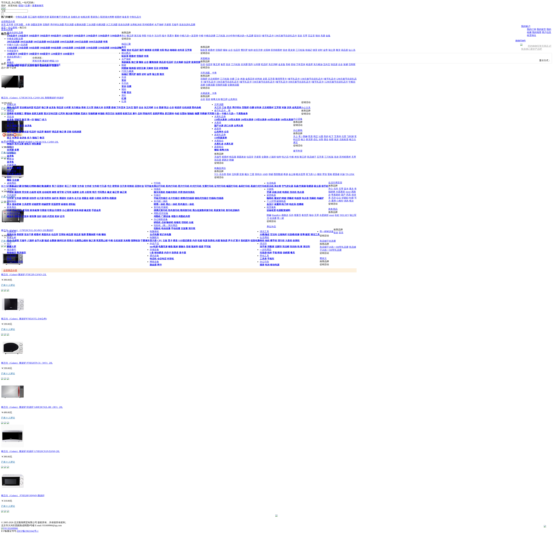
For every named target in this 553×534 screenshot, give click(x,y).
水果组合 (219, 141)
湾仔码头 (236, 107)
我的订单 (531, 29)
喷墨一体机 (159, 204)
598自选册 (45, 48)
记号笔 (68, 192)
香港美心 (95, 17)
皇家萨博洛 (158, 113)
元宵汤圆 (219, 104)
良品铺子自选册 (328, 241)
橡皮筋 (87, 210)
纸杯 (269, 252)
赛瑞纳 (27, 113)
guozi (348, 191)
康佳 (326, 139)
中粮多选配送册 (15, 38)
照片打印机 (184, 186)
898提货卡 (45, 54)
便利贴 (72, 204)
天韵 (333, 198)
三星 (252, 174)
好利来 (258, 107)
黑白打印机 (159, 186)
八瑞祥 (30, 240)
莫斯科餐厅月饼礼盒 (60, 17)
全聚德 (53, 240)
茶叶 (124, 95)
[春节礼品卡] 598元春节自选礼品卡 (257, 82)
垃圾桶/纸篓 (293, 234)
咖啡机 (270, 198)
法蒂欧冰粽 (136, 24)
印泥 (9, 210)
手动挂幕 (175, 228)
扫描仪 (157, 195)
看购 (177, 35)
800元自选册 (53, 41)
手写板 (207, 246)
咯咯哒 (173, 50)
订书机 (25, 186)
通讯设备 (154, 255)
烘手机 (324, 186)
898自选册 (56, 48)
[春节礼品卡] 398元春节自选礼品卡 (279, 35)
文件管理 (11, 195)
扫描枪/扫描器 (216, 198)
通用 (333, 201)
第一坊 (30, 119)
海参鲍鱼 (126, 62)
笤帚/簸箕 (305, 234)
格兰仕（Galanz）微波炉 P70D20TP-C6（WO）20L (27, 363)
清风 (346, 201)
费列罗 (132, 74)
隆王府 (130, 35)
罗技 (324, 174)
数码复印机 (186, 210)
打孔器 (103, 186)
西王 (9, 137)
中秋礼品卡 (135, 17)
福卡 (37, 65)
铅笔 (39, 192)
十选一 (217, 113)
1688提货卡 (68, 54)
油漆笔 (75, 192)
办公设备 (297, 119)
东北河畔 (148, 107)
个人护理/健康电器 (276, 201)
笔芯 (94, 192)
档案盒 (85, 198)
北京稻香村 (268, 107)
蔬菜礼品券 (220, 134)
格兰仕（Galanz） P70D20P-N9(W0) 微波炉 (22, 495)
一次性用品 (265, 249)
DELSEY (344, 215)
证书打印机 (220, 186)
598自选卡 (45, 35)
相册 (91, 198)
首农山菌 (16, 131)
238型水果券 (234, 119)
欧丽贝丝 (127, 113)
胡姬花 (17, 119)
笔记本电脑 (165, 234)
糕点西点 (126, 53)
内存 (194, 240)
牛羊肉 (125, 83)
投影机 (157, 228)
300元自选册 (26, 41)
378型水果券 (260, 119)
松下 (331, 136)
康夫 (351, 188)
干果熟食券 (242, 113)
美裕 (83, 107)
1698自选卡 (79, 35)
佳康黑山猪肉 (81, 240)
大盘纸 (288, 240)
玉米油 (10, 134)
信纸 (44, 216)
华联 (16, 65)
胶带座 (115, 186)
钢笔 (54, 192)
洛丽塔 (118, 113)
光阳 (162, 50)
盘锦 (113, 107)
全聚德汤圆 (233, 85)
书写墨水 (102, 192)
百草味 (62, 234)
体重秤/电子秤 (281, 204)
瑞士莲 (155, 74)
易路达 (225, 160)
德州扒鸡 (61, 240)
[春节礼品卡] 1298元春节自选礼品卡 (329, 82)
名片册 (40, 198)
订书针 (32, 186)
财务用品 (11, 207)
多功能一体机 (161, 201)
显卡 (170, 240)
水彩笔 (88, 192)
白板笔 (32, 192)
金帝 (149, 74)
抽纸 (267, 240)
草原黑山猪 (102, 240)
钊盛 (351, 198)
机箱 (200, 240)
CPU (159, 240)
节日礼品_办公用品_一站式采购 (17, 2)
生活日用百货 (335, 182)
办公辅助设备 (161, 219)
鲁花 (24, 119)
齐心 (124, 35)
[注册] (27, 5)
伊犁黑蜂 (163, 68)
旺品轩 (135, 50)
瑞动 (317, 35)
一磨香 (17, 168)
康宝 (295, 142)
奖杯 (57, 216)
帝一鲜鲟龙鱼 (327, 231)
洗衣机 (293, 192)
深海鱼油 (11, 153)
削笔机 (130, 186)
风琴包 (105, 198)
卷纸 (262, 240)
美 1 (300, 136)
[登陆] (21, 5)
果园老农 (46, 234)
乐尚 (336, 188)
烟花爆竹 (11, 249)
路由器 (153, 264)
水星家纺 (340, 191)
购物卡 (10, 62)
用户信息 (546, 32)
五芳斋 (188, 50)
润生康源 (36, 144)
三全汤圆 (91, 24)
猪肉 (124, 89)
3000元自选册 (96, 41)
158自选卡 (12, 35)
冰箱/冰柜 (277, 192)
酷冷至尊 (300, 174)
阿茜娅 (125, 68)
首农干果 (28, 234)
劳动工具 (264, 255)
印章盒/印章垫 (54, 210)
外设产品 (154, 243)
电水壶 (305, 198)
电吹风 (292, 204)
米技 (296, 157)
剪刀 (54, 186)
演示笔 (191, 228)
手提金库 (96, 210)
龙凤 (289, 107)
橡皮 (109, 192)
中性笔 (10, 192)
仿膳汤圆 (210, 85)
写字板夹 (149, 186)
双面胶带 (55, 204)
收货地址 (531, 35)
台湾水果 (238, 125)
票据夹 (62, 198)
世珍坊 (257, 35)
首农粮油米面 (26, 107)
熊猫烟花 (11, 252)
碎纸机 (157, 222)
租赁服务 (271, 207)
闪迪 (342, 174)
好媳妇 (345, 198)
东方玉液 (19, 144)
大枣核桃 (11, 255)
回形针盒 (139, 186)
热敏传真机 (171, 192)
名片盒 (77, 198)
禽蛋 (124, 47)
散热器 (224, 240)
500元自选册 (39, 41)
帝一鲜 (280, 218)
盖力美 (10, 174)
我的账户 (525, 26)
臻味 (124, 50)
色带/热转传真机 (186, 192)
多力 (44, 119)
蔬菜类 (217, 128)
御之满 (134, 62)
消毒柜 (290, 198)
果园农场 (11, 234)
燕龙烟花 (21, 252)
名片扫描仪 (174, 198)
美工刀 (68, 186)
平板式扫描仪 (161, 198)
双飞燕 (309, 174)
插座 (262, 264)
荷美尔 (70, 240)
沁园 (321, 136)
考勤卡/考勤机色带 (180, 216)
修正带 (115, 192)
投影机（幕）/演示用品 (165, 225)
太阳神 (266, 50)
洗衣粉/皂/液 (296, 246)
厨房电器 (271, 195)
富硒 (161, 107)
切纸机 (184, 222)
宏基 (241, 174)
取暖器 (309, 186)
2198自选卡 (91, 35)
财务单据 (79, 210)
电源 (205, 240)
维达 (351, 201)
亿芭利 (61, 113)
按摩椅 (300, 204)
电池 (267, 264)
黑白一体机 (171, 204)
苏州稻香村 (276, 50)
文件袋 (17, 198)
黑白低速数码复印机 (202, 210)
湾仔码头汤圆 (57, 24)
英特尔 (258, 174)
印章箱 (43, 210)
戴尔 (247, 174)
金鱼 (328, 35)
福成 (46, 240)
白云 (338, 198)
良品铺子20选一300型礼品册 (334, 247)
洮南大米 (98, 107)
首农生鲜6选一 (14, 57)
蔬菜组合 (219, 147)
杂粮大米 (11, 104)
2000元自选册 (81, 41)
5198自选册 (103, 48)
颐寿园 (132, 68)
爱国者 (336, 174)
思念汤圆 (69, 24)
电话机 (153, 258)
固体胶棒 (16, 204)
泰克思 (305, 215)
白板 (191, 222)
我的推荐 (536, 32)
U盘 (152, 252)
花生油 (10, 116)
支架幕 (184, 228)
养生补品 (271, 226)
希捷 (285, 174)
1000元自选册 (67, 41)
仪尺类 (123, 186)
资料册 (25, 198)
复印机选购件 (233, 210)
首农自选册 (7, 29)
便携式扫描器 (187, 198)
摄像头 (182, 246)
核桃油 (10, 147)
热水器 (300, 192)
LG (315, 174)
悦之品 (285, 157)
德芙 (139, 74)
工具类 (263, 258)
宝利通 (235, 174)
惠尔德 (69, 113)
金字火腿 (39, 240)
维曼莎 (297, 215)
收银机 (177, 222)
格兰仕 (352, 139)
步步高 (222, 174)
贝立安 (311, 35)
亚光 (346, 188)
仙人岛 (352, 50)
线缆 (201, 246)
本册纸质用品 (14, 213)
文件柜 (88, 186)
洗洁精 (285, 246)
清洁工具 (264, 231)
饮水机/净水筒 (274, 186)
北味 (69, 131)
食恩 (223, 64)
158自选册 (12, 48)
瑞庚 (83, 234)
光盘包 (70, 198)
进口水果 (228, 125)
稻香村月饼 (43, 17)
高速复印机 (219, 210)
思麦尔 (84, 113)
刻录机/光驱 (214, 240)
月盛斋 (15, 240)
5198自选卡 (116, 35)
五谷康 (15, 180)
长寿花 (15, 137)
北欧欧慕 (344, 139)
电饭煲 (297, 198)
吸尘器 (317, 186)
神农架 (25, 131)
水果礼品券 (220, 116)
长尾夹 (47, 186)
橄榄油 (10, 110)
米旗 (284, 107)
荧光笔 (25, 192)
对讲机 (170, 258)
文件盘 (80, 186)
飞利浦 (350, 136)
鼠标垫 (194, 246)
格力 (303, 139)
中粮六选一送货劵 (189, 35)
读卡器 (182, 252)
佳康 (129, 86)
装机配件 (245, 240)
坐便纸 (296, 240)
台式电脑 (154, 234)
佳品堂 (187, 62)
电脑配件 (154, 237)
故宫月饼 (258, 50)
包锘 (177, 113)
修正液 (123, 192)
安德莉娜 (92, 113)
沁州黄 (67, 107)
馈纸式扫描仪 (202, 198)
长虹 (337, 215)
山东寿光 (219, 131)
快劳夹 (47, 198)
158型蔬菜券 (220, 137)
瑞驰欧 (190, 113)
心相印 (339, 201)
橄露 (197, 113)
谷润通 (155, 50)
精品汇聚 (126, 44)
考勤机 (157, 216)
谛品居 (162, 62)
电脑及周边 (220, 168)
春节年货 (297, 151)
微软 (319, 174)
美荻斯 (20, 234)
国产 (343, 195)
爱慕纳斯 (91, 234)
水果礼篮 (228, 144)
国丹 (141, 50)
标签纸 (64, 204)
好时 (144, 74)
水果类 (217, 122)
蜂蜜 (124, 65)
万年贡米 (121, 107)
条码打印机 (244, 186)
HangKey (276, 215)
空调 (269, 192)
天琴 (305, 35)
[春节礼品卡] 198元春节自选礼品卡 (305, 79)
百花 (156, 68)
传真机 (157, 189)
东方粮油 (76, 107)
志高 (344, 136)
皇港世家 (195, 62)
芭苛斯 (210, 113)
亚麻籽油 (11, 171)
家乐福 (10, 65)
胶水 (9, 204)
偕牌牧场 (135, 240)
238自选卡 (23, 35)
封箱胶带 (36, 204)
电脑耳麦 (163, 246)
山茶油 (10, 141)
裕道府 (178, 107)
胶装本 (17, 216)
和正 (315, 136)
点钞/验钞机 (167, 222)
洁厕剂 (278, 246)
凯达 (167, 50)
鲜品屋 (69, 234)
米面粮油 (205, 58)
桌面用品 (11, 183)
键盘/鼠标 (173, 246)
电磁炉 (320, 198)
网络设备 (154, 261)
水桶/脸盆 (265, 234)
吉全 (141, 107)
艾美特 (337, 136)
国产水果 (219, 125)
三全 (224, 107)
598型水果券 (287, 119)
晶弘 (315, 139)
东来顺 (126, 240)
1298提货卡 (56, 54)
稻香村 (118, 17)
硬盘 (175, 240)
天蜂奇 (149, 68)
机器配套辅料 (283, 210)
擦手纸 (273, 240)
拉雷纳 (183, 113)
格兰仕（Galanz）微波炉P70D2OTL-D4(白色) (24, 318)
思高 (348, 195)
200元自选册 (13, 41)
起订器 (17, 186)
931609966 (12, 528)
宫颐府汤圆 (221, 85)
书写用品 (11, 189)
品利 (140, 113)
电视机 (285, 192)
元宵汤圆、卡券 (208, 73)
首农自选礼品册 (15, 32)
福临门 (38, 119)
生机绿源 (186, 107)
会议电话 (161, 258)
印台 (19, 210)
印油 (14, 210)
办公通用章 (68, 210)
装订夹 (40, 186)
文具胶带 (26, 204)
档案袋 (112, 198)
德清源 (148, 50)
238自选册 (23, 48)
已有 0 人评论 (8, 285)
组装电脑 (255, 240)
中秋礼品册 (21, 17)
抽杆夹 (55, 198)
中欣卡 (23, 65)
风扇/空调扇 (300, 186)
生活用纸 (264, 237)
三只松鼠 (220, 35)
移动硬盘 (159, 252)
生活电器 (271, 183)
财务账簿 (34, 210)
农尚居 (180, 50)
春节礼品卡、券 (222, 110)
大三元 (217, 107)
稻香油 (10, 159)
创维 (331, 139)
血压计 (270, 204)
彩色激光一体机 (186, 204)
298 (8, 59)
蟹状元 (323, 258)
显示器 (153, 240)
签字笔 (60, 192)
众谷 (146, 62)
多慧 (16, 150)
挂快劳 (32, 198)
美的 (326, 136)
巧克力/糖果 (128, 71)
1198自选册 (67, 48)
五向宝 (129, 107)
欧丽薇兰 (19, 113)
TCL (216, 174)
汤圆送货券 (36, 24)
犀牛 (134, 113)
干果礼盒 (11, 231)
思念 (229, 107)
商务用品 (333, 209)
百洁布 (273, 234)
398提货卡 (23, 54)
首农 (300, 35)
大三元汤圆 (112, 24)
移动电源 (274, 264)
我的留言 (541, 29)
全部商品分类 (8, 21)
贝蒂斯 (10, 113)
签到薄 (32, 216)
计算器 (10, 186)
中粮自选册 (209, 35)
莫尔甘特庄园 (51, 113)
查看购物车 (38, 5)
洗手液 (263, 246)
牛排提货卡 (12, 51)
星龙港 (291, 50)
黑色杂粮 (196, 107)
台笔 (81, 192)
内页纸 (50, 216)
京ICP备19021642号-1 (27, 531)
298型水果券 (247, 119)
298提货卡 (12, 54)
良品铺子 (311, 157)
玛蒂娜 (203, 113)
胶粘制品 (11, 201)
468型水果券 (273, 119)
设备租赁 (271, 210)
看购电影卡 (45, 65)
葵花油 (10, 122)
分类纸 (97, 198)
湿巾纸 (281, 240)
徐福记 (125, 74)
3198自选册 (91, 48)
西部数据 (278, 174)
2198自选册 (79, 48)
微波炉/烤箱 (280, 198)
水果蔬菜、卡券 (208, 93)
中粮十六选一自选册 (17, 44)
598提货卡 (34, 54)
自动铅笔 (46, 192)
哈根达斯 (85, 17)
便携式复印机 (161, 210)
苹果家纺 (335, 195)
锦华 (250, 50)
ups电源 (154, 246)
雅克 (162, 74)
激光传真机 (159, 192)
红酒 (124, 98)
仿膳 (251, 107)
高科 (229, 174)
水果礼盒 (219, 144)
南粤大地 (224, 150)
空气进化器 (287, 186)
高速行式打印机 (259, 186)
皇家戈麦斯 (37, 113)
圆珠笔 (17, 192)
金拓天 (27, 144)
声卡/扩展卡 (234, 240)
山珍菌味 (11, 128)
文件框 (95, 186)
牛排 (124, 77)
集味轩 (47, 131)
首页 (3, 24)
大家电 (270, 189)
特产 (9, 243)
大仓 (156, 107)
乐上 (295, 136)
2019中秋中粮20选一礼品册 (239, 35)
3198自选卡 (103, 35)
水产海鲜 (126, 59)
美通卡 (55, 65)
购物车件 (520, 40)
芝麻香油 (11, 165)
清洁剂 (263, 243)
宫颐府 (140, 56)
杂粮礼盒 (75, 17)
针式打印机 (196, 186)
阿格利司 (147, 113)
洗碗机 (312, 198)
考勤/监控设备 (161, 213)
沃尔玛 (30, 65)
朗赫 (305, 136)
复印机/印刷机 (161, 207)
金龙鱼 (52, 107)
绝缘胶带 (46, 204)
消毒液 (270, 246)
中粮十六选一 (229, 113)
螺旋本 (10, 216)
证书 (62, 216)
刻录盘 (175, 252)
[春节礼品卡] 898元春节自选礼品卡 (293, 82)
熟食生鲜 (11, 237)
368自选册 (34, 48)
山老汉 (17, 174)
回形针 (60, 186)
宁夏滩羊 (145, 240)
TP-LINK (349, 174)
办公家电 (297, 130)
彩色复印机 (174, 210)
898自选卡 (56, 35)
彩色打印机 (171, 186)
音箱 (188, 246)
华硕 (270, 174)
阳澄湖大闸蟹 (107, 17)
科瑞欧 (101, 113)
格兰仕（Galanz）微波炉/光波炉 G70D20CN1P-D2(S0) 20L (30, 451)
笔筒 (74, 186)
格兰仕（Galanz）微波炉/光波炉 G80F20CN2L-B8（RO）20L (32, 407)
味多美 (125, 17)
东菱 (323, 35)
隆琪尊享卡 (281, 79)
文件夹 (10, 198)
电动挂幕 (166, 228)
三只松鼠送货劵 (15, 261)
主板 (165, 240)
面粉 (9, 177)
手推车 (270, 258)
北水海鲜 (178, 62)
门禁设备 (166, 216)
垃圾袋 (263, 252)
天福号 (23, 240)
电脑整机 (154, 231)
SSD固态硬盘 (185, 240)
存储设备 (154, 249)
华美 (105, 41)
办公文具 (305, 107)
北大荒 (89, 107)
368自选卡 (34, 35)
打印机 (157, 183)
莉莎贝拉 (110, 113)
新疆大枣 (11, 246)
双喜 (310, 136)
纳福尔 (10, 144)
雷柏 (329, 174)
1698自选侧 (116, 48)
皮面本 (25, 216)
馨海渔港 (153, 62)
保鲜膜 (286, 252)
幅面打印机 (232, 186)
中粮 (201, 35)
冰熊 (321, 139)
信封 (39, 216)
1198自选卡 (67, 35)
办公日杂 (264, 261)
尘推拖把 (282, 234)
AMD (265, 174)
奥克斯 (309, 139)
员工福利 (32, 17)
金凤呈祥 (296, 107)
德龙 (336, 139)
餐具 (292, 252)
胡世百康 (141, 68)
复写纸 (25, 210)
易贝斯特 (169, 113)
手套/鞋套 (277, 252)
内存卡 (167, 252)
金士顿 (292, 174)
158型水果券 (220, 119)
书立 (109, 186)
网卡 (159, 264)
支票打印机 (208, 186)
